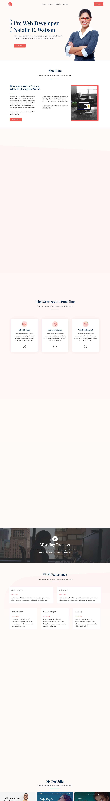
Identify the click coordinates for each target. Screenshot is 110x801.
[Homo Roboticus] (9, 4)
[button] (98, 4)
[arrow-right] (24, 346)
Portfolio (58, 4)
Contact (65, 4)
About (50, 4)
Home (44, 4)
